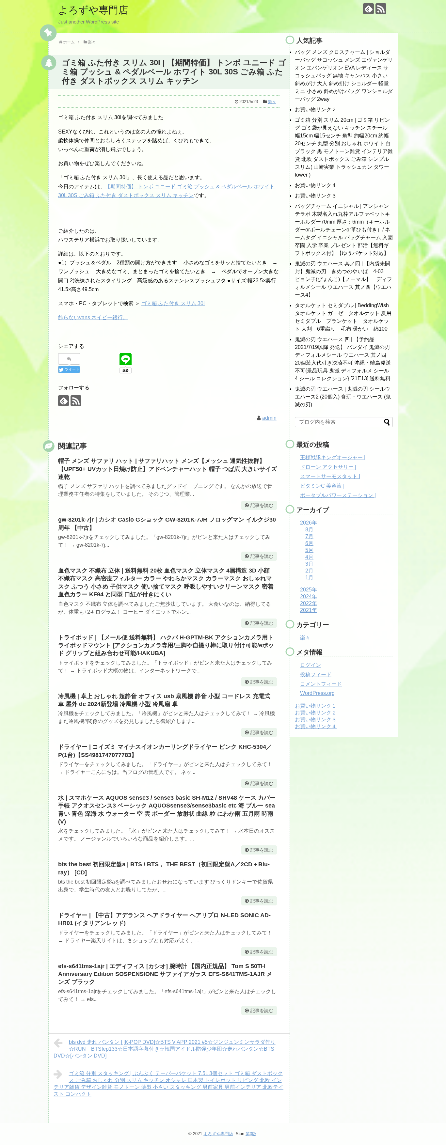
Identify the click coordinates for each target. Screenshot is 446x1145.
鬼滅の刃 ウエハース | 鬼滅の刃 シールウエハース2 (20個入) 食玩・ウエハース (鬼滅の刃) (343, 396)
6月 (309, 543)
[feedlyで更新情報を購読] (368, 8)
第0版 (251, 1133)
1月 (309, 577)
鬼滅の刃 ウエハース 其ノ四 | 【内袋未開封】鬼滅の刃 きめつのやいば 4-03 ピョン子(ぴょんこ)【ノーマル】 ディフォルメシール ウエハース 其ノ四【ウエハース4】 (343, 279)
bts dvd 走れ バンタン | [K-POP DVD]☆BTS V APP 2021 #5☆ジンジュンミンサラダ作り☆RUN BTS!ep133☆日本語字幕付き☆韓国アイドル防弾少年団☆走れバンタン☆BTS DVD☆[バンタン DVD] (165, 1049)
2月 (309, 570)
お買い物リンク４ (316, 185)
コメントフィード (321, 684)
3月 (309, 564)
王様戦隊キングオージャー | (332, 457)
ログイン (310, 665)
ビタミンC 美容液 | (322, 486)
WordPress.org (317, 693)
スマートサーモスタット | (330, 476)
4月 (309, 557)
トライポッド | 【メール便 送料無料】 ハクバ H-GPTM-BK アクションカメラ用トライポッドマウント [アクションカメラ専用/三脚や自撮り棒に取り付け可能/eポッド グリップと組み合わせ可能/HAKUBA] (166, 645)
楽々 (272, 101)
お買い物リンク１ (316, 706)
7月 (309, 536)
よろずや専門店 (93, 10)
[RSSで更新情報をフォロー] (380, 8)
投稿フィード (315, 674)
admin (269, 418)
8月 (309, 529)
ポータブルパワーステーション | (338, 495)
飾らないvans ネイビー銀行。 (93, 317)
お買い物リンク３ (316, 195)
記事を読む (261, 505)
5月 (309, 550)
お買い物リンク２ (316, 109)
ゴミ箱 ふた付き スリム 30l (173, 303)
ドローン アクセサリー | (328, 467)
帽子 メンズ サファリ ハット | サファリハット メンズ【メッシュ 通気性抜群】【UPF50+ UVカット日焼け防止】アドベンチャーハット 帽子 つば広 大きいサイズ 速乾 (167, 469)
